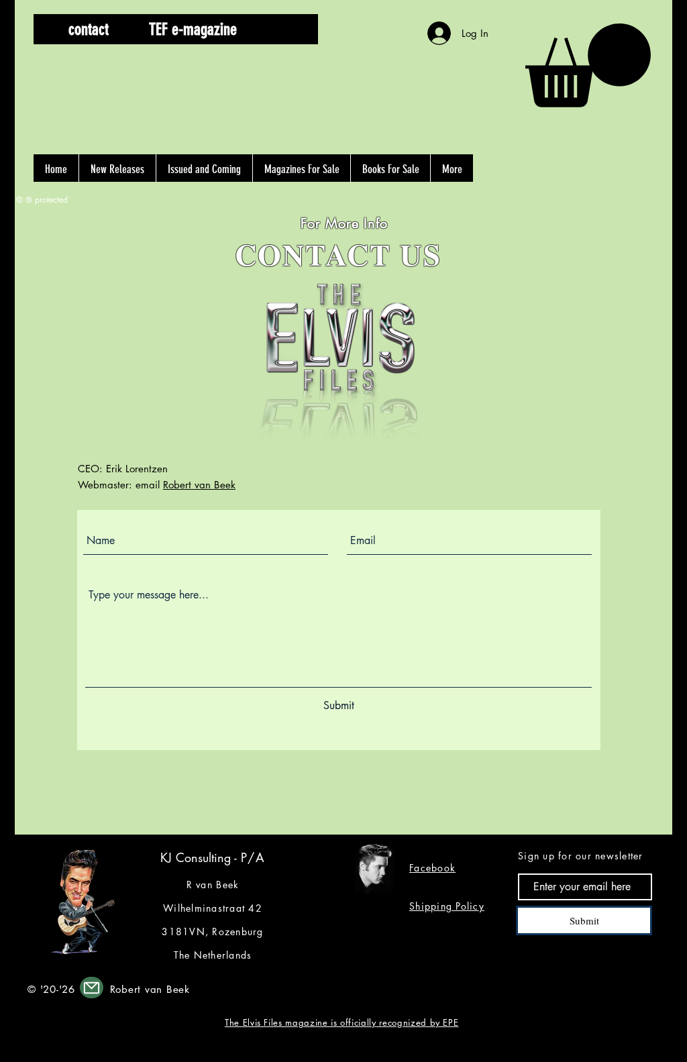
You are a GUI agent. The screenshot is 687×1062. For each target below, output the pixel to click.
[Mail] (91, 987)
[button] (285, 29)
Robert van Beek (199, 484)
